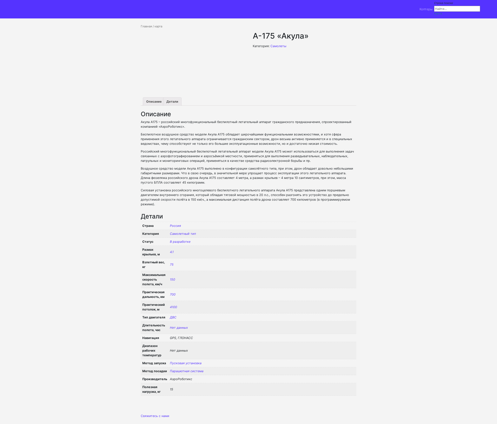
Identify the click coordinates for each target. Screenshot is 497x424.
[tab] (154, 101)
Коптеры (426, 9)
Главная (146, 26)
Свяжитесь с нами (155, 416)
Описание (154, 101)
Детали (172, 101)
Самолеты (278, 46)
